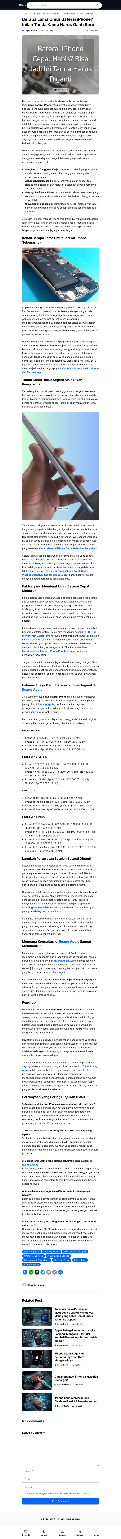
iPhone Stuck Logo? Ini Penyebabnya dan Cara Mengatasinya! (69, 1357)
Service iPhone (62, 1260)
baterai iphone (32, 1251)
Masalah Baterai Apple (75, 1251)
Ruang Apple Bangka (59, 1256)
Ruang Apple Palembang (37, 1260)
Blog (30, 14)
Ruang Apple (32, 690)
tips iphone (80, 1260)
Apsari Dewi (62, 1324)
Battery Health (52, 1251)
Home (24, 14)
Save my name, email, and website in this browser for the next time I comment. (58, 1494)
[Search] (97, 5)
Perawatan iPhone (34, 1256)
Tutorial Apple (32, 1264)
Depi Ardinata (31, 30)
